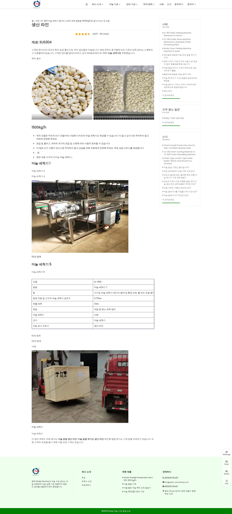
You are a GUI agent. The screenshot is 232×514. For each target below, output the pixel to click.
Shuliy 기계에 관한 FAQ (174, 118)
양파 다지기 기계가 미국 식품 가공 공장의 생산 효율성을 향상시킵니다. (180, 62)
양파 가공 (130, 4)
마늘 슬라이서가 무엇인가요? (176, 195)
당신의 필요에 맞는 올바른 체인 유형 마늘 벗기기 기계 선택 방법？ (180, 176)
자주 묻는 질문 (171, 109)
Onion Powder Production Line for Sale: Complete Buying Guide (179, 146)
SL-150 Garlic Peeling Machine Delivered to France (177, 34)
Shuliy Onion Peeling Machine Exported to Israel (177, 49)
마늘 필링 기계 (130, 484)
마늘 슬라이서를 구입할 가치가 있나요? (180, 191)
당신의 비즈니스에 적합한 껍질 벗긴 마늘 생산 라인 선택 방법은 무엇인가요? (180, 182)
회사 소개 (96, 4)
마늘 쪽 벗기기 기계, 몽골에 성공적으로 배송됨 (180, 79)
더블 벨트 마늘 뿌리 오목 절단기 (137, 487)
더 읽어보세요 (168, 95)
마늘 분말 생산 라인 (67, 439)
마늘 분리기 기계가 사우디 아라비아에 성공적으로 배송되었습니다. (180, 86)
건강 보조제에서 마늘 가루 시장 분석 (179, 171)
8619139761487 (171, 477)
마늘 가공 (113, 4)
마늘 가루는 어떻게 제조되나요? (177, 187)
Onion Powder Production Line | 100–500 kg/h (138, 479)
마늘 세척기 (113, 53)
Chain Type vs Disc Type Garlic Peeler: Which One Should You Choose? (178, 161)
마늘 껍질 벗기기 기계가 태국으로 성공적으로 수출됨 (180, 69)
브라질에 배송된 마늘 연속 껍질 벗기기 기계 (180, 56)
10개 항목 (148, 4)
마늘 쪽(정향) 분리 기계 (134, 491)
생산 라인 (168, 91)
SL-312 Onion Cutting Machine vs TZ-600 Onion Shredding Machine (179, 153)
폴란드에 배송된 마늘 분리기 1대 (177, 74)
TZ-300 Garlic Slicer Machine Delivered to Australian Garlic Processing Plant (177, 42)
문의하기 (179, 4)
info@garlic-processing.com (177, 482)
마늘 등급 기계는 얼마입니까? (176, 167)
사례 (162, 4)
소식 (169, 4)
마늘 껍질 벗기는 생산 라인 (91, 439)
